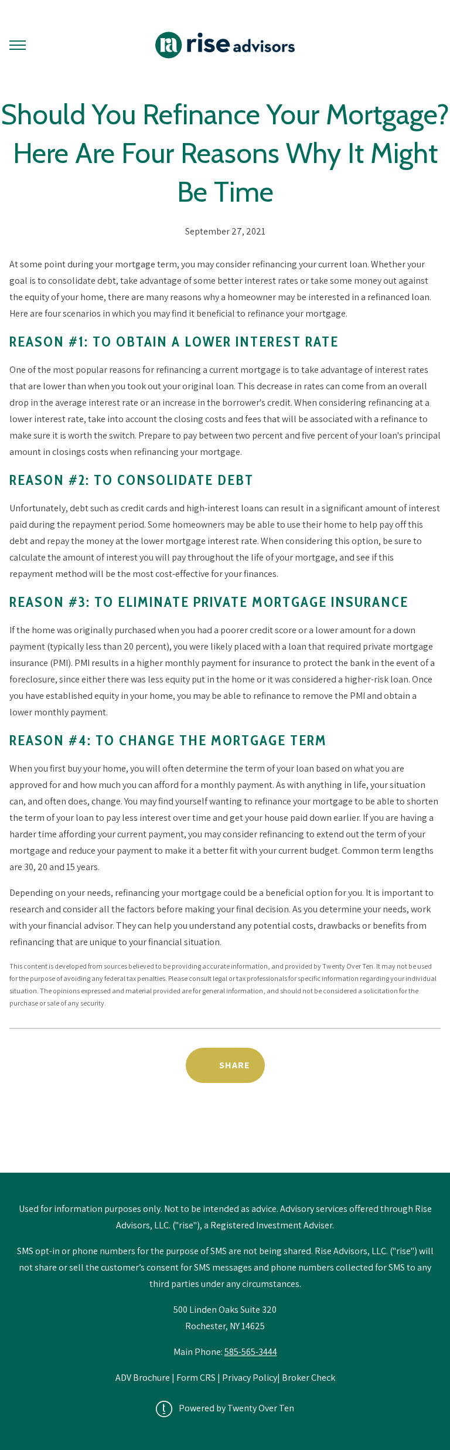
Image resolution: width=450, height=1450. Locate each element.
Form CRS (196, 1377)
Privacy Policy (249, 1377)
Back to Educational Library (225, 1142)
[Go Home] (225, 45)
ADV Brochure (143, 1377)
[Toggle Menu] (18, 45)
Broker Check (308, 1377)
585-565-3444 (250, 1352)
